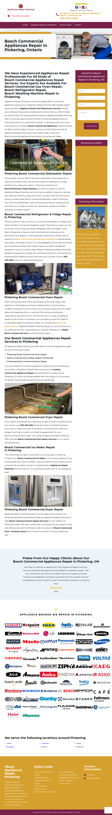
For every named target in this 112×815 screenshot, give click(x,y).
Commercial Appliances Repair (44, 773)
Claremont (45, 743)
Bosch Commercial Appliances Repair (25, 30)
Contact (77, 25)
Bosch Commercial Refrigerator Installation (35, 239)
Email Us (91, 775)
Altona (9, 743)
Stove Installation (66, 780)
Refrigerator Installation (69, 778)
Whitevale (79, 747)
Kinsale (44, 747)
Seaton (78, 743)
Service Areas (65, 25)
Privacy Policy (65, 783)
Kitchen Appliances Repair (42, 781)
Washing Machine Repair (44, 792)
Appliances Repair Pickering (70, 812)
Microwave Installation (68, 775)
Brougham (10, 747)
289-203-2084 (69, 18)
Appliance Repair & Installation (44, 25)
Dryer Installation (66, 772)
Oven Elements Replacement (40, 787)
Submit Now (91, 126)
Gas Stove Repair (41, 778)
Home (25, 25)
